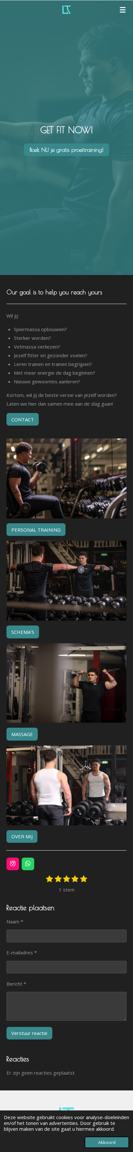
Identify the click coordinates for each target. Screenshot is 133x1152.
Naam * (14, 921)
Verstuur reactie (29, 1033)
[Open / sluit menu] (123, 9)
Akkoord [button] (107, 1142)
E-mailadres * (21, 952)
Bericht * (16, 983)
